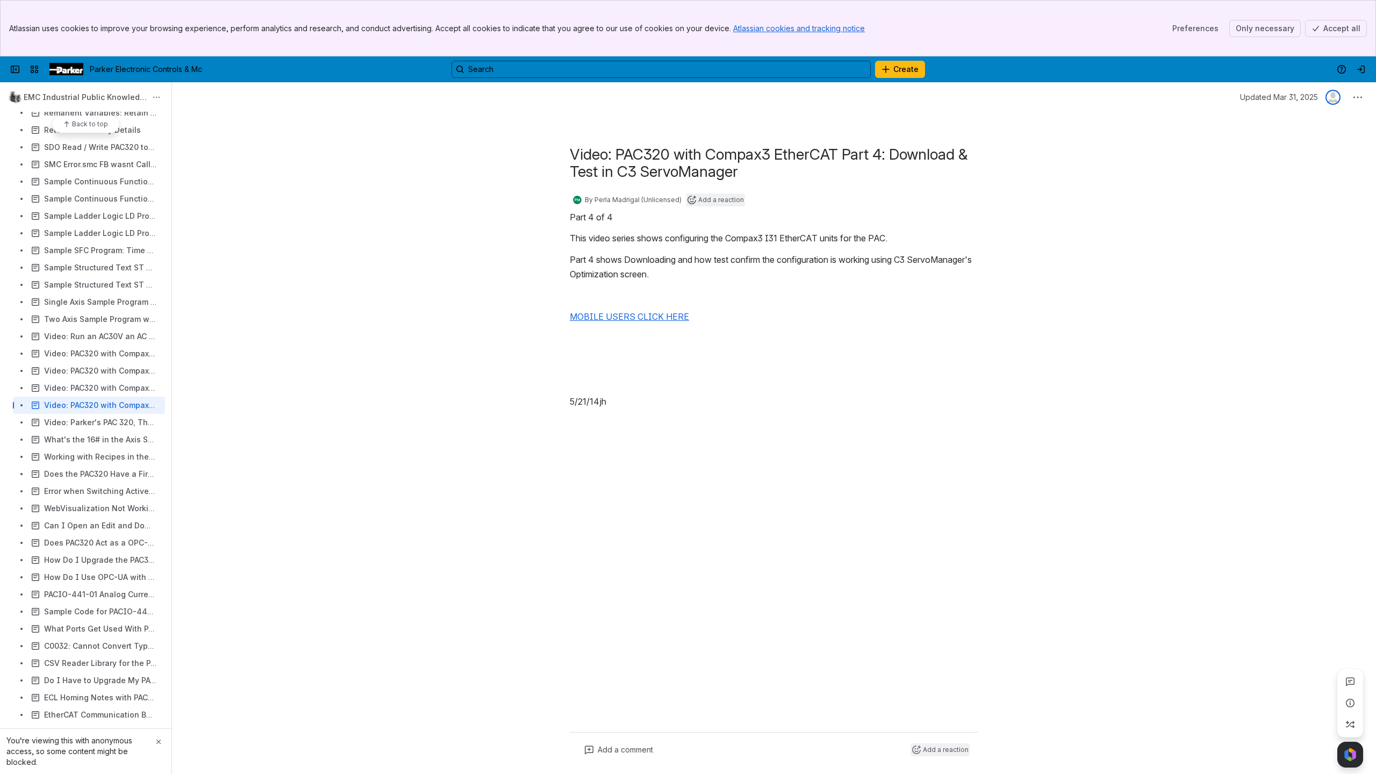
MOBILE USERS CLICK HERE (629, 316)
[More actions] (156, 97)
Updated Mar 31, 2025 (1279, 97)
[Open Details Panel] (1350, 703)
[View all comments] (1350, 681)
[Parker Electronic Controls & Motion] (66, 69)
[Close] (158, 741)
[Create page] (1350, 724)
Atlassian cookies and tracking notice (799, 28)
